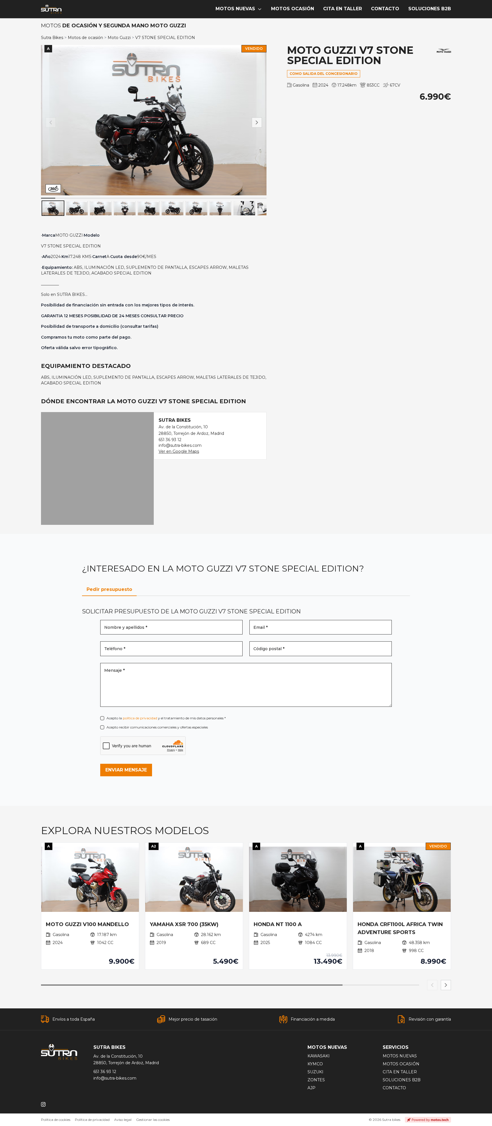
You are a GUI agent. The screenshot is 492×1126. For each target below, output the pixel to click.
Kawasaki (319, 1056)
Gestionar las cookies (153, 1119)
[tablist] (246, 589)
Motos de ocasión (85, 37)
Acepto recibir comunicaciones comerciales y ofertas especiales (157, 727)
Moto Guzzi (119, 37)
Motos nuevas (400, 1056)
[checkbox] (102, 718)
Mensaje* (114, 670)
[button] (257, 122)
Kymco (315, 1063)
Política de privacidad (92, 1119)
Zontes (316, 1079)
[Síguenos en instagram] (43, 1104)
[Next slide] (446, 985)
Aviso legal (123, 1119)
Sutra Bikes (52, 37)
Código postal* (268, 648)
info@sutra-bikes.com (180, 445)
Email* (260, 627)
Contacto (394, 1087)
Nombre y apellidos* (125, 627)
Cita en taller (400, 1071)
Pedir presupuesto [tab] (109, 589)
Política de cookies (55, 1119)
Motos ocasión (401, 1063)
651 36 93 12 (170, 439)
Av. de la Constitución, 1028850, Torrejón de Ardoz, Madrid (126, 1059)
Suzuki (315, 1071)
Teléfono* (114, 648)
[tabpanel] (246, 691)
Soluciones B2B (402, 1079)
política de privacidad (140, 718)
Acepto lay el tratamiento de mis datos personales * (166, 718)
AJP (311, 1087)
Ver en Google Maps (179, 451)
